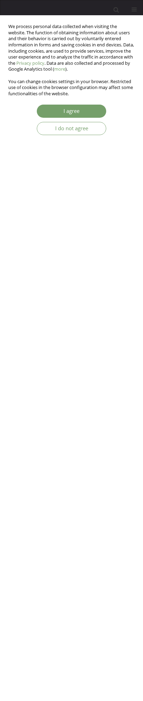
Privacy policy (30, 63)
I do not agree (71, 128)
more (59, 69)
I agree (71, 111)
